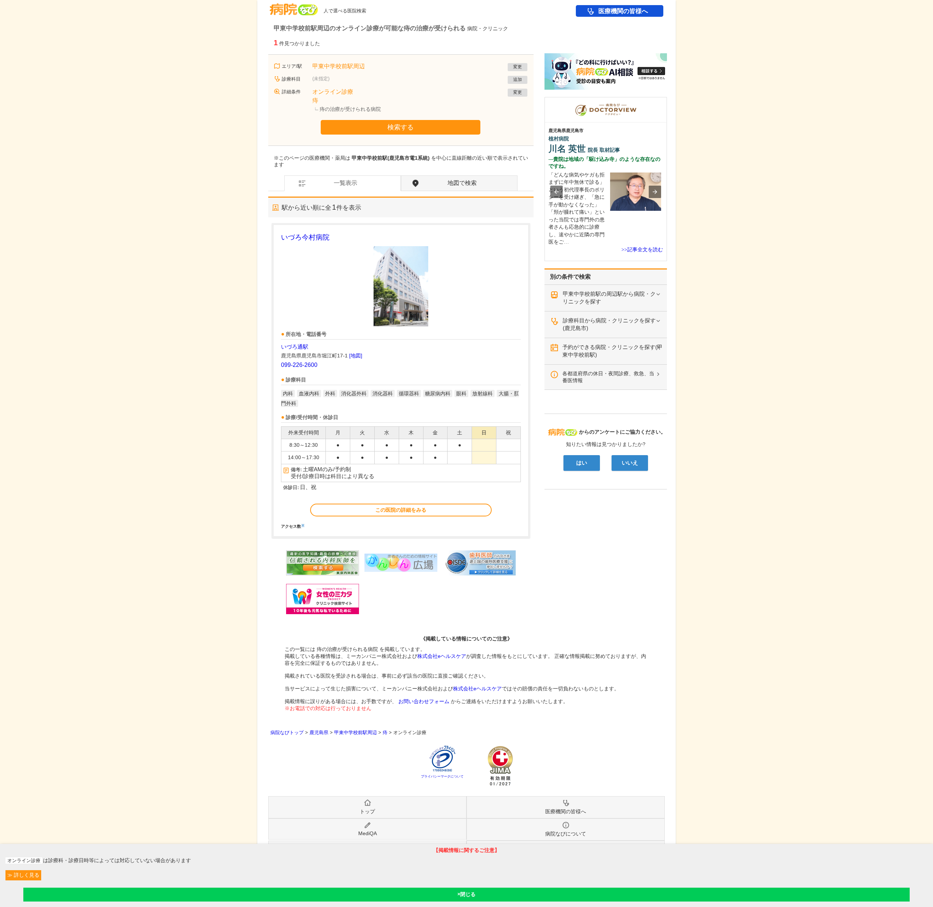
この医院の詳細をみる (400, 510)
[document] (401, 380)
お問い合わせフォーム (423, 701)
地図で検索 (462, 183)
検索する (400, 127)
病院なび (294, 6)
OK (466, 895)
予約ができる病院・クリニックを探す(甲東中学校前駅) (612, 351)
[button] (556, 192)
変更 (517, 66)
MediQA (367, 833)
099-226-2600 (299, 365)
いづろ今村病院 (305, 237)
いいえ (630, 463)
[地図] (355, 355)
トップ (367, 811)
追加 (517, 79)
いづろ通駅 (294, 347)
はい (581, 463)
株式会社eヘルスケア (441, 656)
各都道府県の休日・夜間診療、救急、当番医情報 (608, 377)
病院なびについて (565, 834)
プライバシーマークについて (442, 776)
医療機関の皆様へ (623, 11)
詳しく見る (25, 875)
